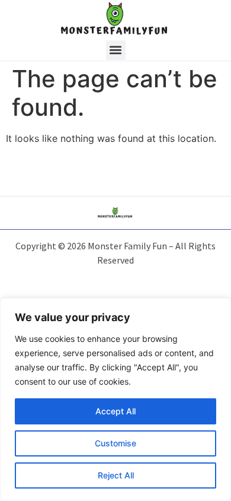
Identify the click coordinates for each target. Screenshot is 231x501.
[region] (115, 399)
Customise (115, 443)
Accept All (115, 411)
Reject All (116, 475)
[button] (116, 50)
